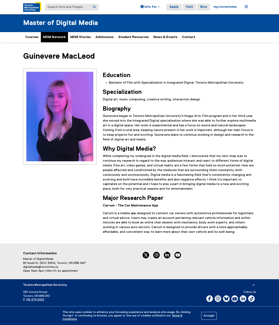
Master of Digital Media (60, 23)
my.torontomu (225, 7)
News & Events (165, 37)
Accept (208, 315)
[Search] (94, 7)
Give (203, 7)
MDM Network (54, 37)
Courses (32, 37)
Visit (189, 7)
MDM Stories (80, 37)
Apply (174, 7)
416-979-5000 (35, 299)
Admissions (104, 37)
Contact (188, 37)
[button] (150, 7)
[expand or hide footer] (253, 285)
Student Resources (133, 37)
